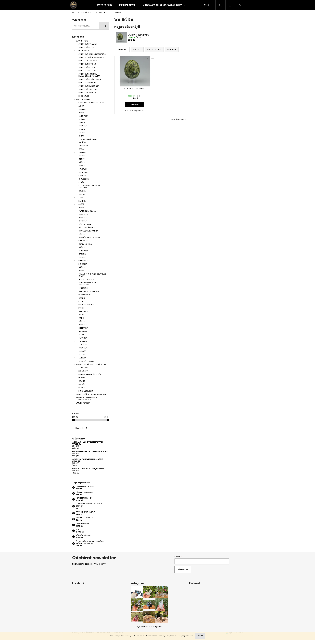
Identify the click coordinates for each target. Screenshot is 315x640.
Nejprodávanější (154, 49)
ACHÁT (81, 106)
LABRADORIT (83, 241)
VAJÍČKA (82, 142)
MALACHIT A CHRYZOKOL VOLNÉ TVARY (92, 275)
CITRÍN (81, 182)
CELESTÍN (82, 175)
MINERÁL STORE (83, 99)
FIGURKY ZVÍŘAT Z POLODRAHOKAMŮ (91, 394)
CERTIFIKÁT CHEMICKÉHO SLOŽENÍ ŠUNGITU (87, 460)
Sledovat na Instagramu (151, 626)
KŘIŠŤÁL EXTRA (85, 224)
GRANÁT (81, 384)
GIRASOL (82, 191)
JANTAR (81, 194)
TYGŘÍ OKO (83, 344)
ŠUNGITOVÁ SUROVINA (87, 60)
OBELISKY (83, 155)
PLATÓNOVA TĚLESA (87, 211)
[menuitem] (106, 5)
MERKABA (83, 217)
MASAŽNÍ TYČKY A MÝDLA (89, 237)
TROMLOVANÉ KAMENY (89, 139)
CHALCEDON (83, 179)
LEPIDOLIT (82, 387)
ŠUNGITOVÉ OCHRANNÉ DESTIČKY (92, 54)
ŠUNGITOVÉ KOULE (86, 47)
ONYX (81, 136)
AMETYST (82, 152)
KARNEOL (82, 201)
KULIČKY (82, 351)
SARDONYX (83, 146)
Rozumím (200, 636)
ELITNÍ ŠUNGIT (84, 51)
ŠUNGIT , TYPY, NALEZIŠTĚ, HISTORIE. (88, 469)
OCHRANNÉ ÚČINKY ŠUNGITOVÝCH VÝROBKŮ (87, 443)
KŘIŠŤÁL (81, 204)
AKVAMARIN (83, 368)
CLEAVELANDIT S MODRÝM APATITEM (89, 186)
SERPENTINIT (83, 328)
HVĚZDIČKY (83, 288)
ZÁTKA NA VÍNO (85, 244)
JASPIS (81, 197)
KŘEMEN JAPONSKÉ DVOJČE (89, 374)
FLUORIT (81, 378)
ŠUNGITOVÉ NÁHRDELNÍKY (88, 86)
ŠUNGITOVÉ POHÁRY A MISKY (90, 79)
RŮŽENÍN (81, 308)
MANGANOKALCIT (85, 391)
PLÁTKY (82, 119)
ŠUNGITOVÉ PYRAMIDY (87, 44)
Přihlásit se (183, 569)
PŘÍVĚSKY (83, 126)
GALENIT (81, 381)
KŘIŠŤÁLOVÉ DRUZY (87, 227)
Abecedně (171, 49)
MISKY (81, 112)
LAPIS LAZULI (83, 260)
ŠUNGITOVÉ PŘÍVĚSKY (87, 70)
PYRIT (80, 301)
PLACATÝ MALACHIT (87, 279)
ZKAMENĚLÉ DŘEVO (86, 361)
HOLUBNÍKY (83, 371)
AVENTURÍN (83, 172)
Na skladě (81, 428)
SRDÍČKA (82, 254)
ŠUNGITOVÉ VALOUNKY (87, 89)
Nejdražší (137, 49)
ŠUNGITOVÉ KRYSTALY (87, 67)
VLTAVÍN (81, 354)
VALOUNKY (83, 116)
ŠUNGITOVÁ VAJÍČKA (87, 92)
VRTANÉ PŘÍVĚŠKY (83, 403)
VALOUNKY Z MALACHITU (89, 291)
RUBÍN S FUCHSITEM (86, 304)
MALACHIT (82, 264)
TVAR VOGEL (84, 214)
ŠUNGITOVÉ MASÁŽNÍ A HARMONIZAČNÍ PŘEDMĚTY (89, 75)
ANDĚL (81, 318)
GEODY (82, 122)
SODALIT (82, 334)
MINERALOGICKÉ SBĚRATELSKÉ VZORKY (91, 364)
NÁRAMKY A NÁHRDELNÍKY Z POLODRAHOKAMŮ (87, 398)
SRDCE (82, 149)
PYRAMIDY (83, 109)
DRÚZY (82, 159)
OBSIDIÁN (82, 298)
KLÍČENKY (83, 129)
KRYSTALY (83, 169)
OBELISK (82, 132)
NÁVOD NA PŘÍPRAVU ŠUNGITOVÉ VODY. (90, 452)
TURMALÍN (82, 341)
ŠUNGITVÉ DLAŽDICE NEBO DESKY (92, 57)
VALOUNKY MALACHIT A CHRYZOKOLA (88, 284)
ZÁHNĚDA (82, 358)
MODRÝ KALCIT (84, 295)
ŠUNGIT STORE (82, 41)
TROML (82, 165)
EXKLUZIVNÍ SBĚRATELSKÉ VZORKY (92, 102)
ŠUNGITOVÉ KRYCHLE (87, 64)
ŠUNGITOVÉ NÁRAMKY (87, 83)
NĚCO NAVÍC (83, 96)
